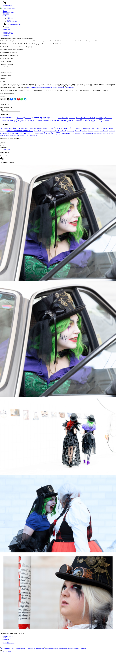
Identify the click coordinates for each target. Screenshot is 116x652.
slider (20, 133)
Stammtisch (63, 120)
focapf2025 (109, 118)
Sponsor (28, 133)
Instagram (36, 120)
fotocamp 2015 (79, 128)
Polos (2, 133)
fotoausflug (54, 128)
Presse (6, 133)
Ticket (63, 133)
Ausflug (15, 128)
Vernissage (109, 133)
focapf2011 (28, 118)
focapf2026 (3, 120)
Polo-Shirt (112, 131)
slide (14, 133)
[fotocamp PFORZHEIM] (7, 8)
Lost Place (63, 131)
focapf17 (45, 128)
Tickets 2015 (79, 133)
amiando (7, 128)
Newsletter (85, 131)
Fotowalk (27, 120)
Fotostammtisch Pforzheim (20, 130)
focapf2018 (72, 118)
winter (27, 135)
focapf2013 (38, 118)
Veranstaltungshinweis (100, 133)
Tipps (75, 120)
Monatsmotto (44, 120)
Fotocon (105, 128)
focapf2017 (63, 118)
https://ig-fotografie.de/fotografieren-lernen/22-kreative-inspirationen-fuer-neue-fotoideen (50, 87)
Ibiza (53, 131)
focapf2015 (51, 118)
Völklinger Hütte (11, 135)
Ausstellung (26, 128)
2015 (2, 128)
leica (57, 131)
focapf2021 (91, 118)
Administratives (8, 118)
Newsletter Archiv (5, 149)
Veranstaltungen (91, 120)
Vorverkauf (3, 135)
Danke (34, 128)
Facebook (40, 128)
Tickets (70, 133)
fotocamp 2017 (88, 128)
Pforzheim (104, 131)
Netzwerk (78, 131)
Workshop (106, 120)
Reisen (53, 120)
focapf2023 (101, 118)
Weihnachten (20, 135)
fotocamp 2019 (97, 128)
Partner (97, 131)
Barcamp (21, 118)
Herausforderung (46, 131)
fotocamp (13, 120)
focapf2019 (81, 118)
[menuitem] (59, 11)
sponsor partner (39, 133)
